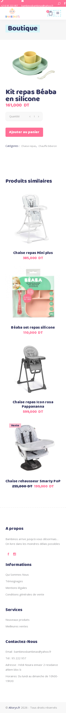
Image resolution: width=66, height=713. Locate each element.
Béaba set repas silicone (33, 328)
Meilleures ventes (17, 626)
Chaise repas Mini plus (33, 253)
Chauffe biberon (47, 146)
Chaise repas (28, 146)
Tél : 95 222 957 (16, 658)
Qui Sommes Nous (17, 574)
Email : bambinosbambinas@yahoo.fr (28, 651)
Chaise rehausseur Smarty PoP (33, 481)
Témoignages (14, 581)
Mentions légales (16, 588)
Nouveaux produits (18, 619)
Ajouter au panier (24, 132)
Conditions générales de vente (25, 594)
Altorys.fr (14, 707)
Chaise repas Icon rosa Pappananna (33, 404)
